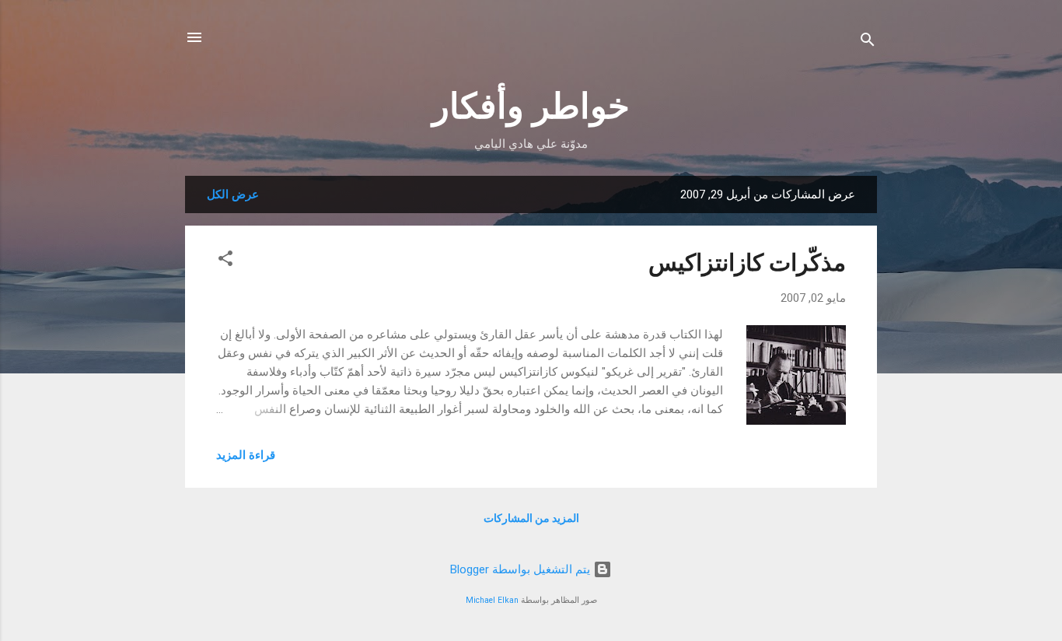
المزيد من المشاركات (531, 518)
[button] (225, 261)
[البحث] (867, 42)
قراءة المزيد (245, 455)
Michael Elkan (492, 600)
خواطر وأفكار (531, 106)
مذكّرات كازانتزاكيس (747, 262)
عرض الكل (233, 194)
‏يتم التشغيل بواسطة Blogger (521, 569)
